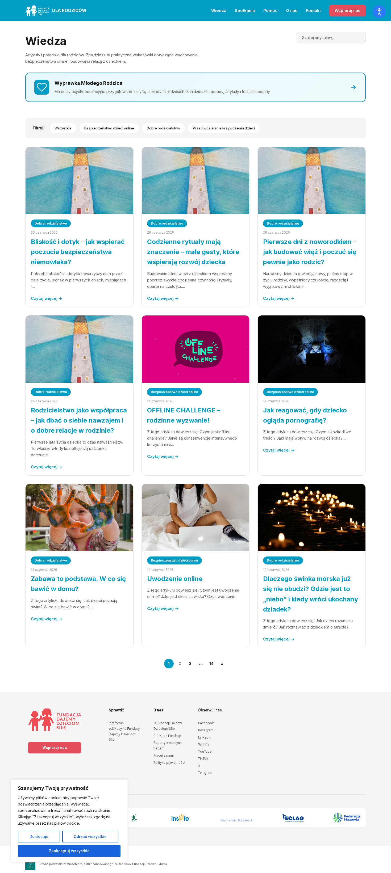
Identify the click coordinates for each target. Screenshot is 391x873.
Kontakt (313, 10)
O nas (291, 10)
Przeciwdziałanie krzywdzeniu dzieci (224, 128)
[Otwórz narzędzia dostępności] (379, 11)
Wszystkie (63, 128)
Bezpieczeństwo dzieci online (109, 128)
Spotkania (245, 10)
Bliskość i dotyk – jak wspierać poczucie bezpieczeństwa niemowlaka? (77, 252)
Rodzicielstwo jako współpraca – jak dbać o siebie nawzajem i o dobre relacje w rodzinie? (79, 420)
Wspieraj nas (347, 10)
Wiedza (218, 10)
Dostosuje (39, 836)
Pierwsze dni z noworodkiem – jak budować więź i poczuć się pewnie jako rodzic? (309, 252)
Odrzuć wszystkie (90, 836)
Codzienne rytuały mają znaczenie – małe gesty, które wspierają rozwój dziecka (193, 252)
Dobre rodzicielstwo (163, 128)
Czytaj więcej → (46, 298)
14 (211, 663)
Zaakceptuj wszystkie (69, 851)
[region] (69, 820)
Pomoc (270, 10)
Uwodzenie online (174, 579)
